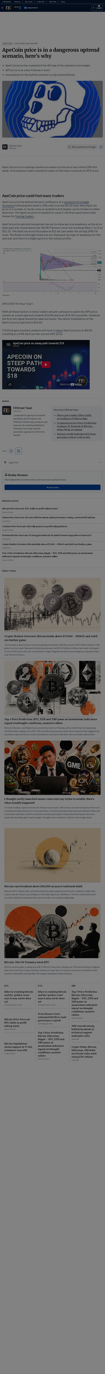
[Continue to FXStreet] (99, 6)
